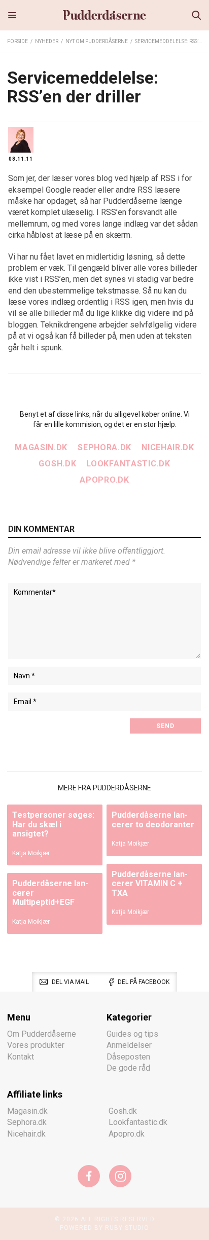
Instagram (120, 1176)
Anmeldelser (129, 1045)
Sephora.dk (104, 447)
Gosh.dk (57, 463)
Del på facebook (143, 982)
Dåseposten (128, 1057)
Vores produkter (35, 1045)
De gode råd (128, 1068)
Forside (17, 41)
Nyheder (46, 41)
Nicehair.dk (168, 447)
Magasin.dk (41, 447)
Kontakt (20, 1057)
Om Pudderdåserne (41, 1034)
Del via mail (70, 982)
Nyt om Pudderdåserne (96, 41)
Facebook (89, 1176)
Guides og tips (132, 1034)
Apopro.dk (104, 480)
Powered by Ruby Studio (104, 1227)
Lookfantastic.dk (128, 463)
